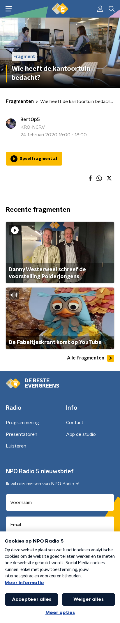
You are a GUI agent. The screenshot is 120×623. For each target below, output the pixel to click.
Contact (74, 422)
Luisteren (16, 446)
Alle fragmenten (85, 358)
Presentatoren (21, 434)
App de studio (81, 434)
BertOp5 (30, 119)
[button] (8, 9)
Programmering (22, 422)
